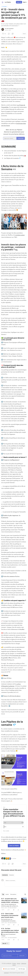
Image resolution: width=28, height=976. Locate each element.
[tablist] (8, 875)
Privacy (14, 963)
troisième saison (20, 235)
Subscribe (19, 2)
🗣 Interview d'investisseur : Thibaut (8, 935)
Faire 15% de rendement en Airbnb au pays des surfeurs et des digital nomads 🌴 (9, 905)
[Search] (25, 894)
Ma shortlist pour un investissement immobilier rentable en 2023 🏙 (8, 920)
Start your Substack (10, 969)
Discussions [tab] (13, 894)
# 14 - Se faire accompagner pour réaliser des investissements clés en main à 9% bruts (10, 930)
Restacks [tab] (11, 875)
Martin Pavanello (13, 91)
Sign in (24, 2)
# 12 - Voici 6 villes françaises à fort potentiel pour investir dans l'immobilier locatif (9, 915)
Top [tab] (3, 894)
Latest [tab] (7, 894)
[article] (14, 904)
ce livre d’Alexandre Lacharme (11, 685)
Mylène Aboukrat (9, 28)
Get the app (22, 969)
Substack (6, 972)
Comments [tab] (5, 875)
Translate (5, 6)
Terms (18, 963)
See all (4, 943)
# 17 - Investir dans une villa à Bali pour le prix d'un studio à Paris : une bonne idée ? (10, 900)
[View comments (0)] (8, 33)
